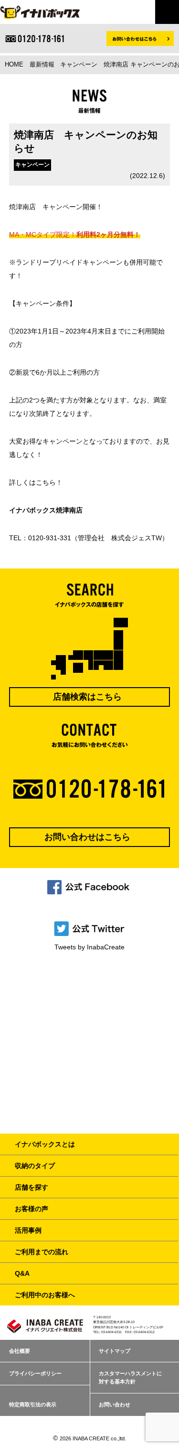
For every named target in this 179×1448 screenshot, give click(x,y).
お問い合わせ (114, 1404)
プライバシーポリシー (35, 1373)
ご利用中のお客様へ (45, 1295)
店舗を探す (31, 1187)
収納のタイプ (35, 1166)
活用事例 (28, 1230)
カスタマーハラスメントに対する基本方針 (130, 1377)
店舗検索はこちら (87, 697)
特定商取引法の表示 (32, 1404)
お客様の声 (31, 1209)
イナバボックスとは (45, 1144)
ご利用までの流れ (41, 1252)
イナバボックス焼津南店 (46, 510)
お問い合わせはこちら (87, 837)
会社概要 (19, 1351)
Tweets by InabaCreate (89, 947)
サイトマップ (114, 1351)
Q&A (22, 1273)
